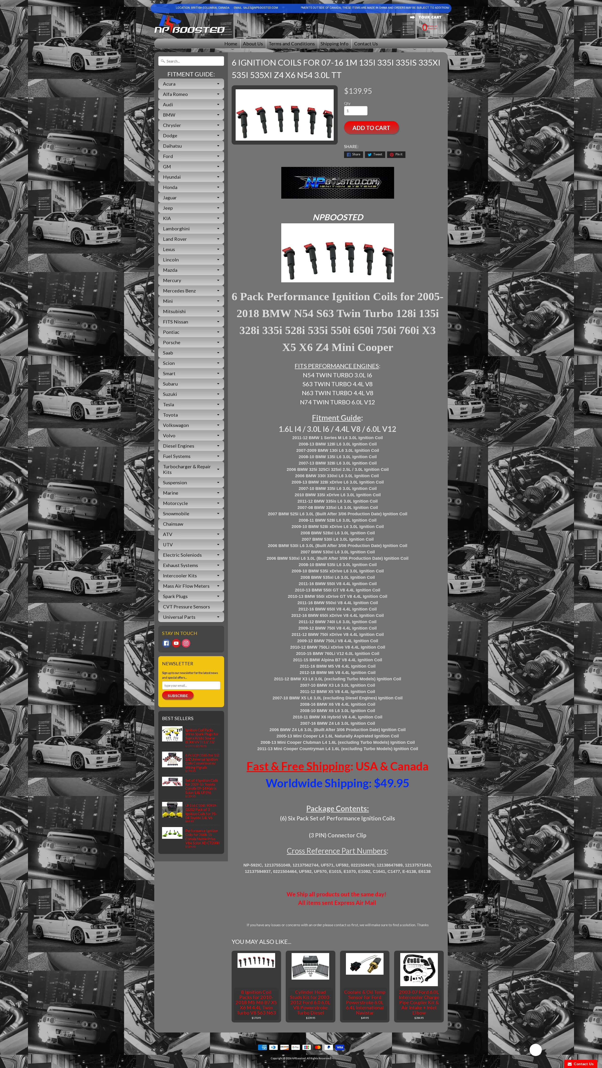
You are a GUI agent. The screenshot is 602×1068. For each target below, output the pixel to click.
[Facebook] (166, 643)
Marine (170, 493)
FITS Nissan (175, 321)
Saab (168, 352)
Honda (170, 187)
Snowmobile (176, 513)
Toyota (170, 415)
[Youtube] (176, 643)
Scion (169, 363)
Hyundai (172, 177)
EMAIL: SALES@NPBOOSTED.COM (255, 7)
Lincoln (171, 259)
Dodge (170, 135)
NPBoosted (299, 1058)
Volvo (169, 435)
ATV (167, 534)
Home (230, 43)
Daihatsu (172, 146)
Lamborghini (176, 228)
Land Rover (175, 239)
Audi (168, 104)
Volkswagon (176, 425)
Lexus (169, 249)
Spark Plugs (175, 596)
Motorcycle (175, 503)
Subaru (170, 383)
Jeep (168, 208)
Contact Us (366, 43)
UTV (168, 544)
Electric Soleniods (182, 555)
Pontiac (171, 332)
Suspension (175, 482)
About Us (253, 43)
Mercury (172, 280)
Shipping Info (335, 43)
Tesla (168, 404)
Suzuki (170, 394)
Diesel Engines (178, 446)
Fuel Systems (176, 456)
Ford (168, 156)
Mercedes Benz (179, 290)
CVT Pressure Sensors (186, 606)
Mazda (170, 270)
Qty (347, 103)
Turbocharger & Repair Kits (187, 469)
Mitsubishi (174, 311)
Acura (169, 84)
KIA (167, 218)
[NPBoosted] (189, 24)
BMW (169, 115)
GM (167, 166)
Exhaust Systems (180, 565)
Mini (168, 301)
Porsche (171, 342)
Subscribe (178, 695)
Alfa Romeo (175, 94)
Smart (169, 373)
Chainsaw (173, 524)
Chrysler (172, 125)
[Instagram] (186, 643)
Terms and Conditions (292, 43)
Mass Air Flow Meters (186, 586)
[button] (536, 1050)
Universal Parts (179, 617)
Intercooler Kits (180, 575)
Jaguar (170, 197)
